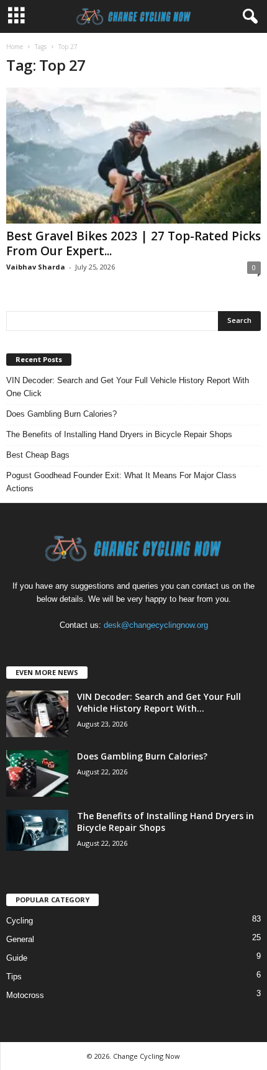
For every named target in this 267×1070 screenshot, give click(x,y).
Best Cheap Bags (38, 455)
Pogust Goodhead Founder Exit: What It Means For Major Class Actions (121, 482)
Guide (16, 958)
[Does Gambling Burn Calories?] (37, 773)
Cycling (19, 920)
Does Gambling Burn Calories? (61, 414)
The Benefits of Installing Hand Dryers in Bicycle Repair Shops (119, 434)
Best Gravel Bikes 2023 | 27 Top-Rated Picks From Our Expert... (133, 243)
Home (14, 46)
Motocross (25, 995)
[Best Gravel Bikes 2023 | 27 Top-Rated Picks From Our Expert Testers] (133, 156)
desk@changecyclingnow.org (156, 625)
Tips (14, 976)
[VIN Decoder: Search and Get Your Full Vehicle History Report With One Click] (37, 714)
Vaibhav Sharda (35, 266)
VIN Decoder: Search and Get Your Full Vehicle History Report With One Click (127, 387)
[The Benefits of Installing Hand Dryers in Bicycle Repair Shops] (37, 830)
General (20, 939)
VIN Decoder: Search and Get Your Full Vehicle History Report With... (159, 702)
